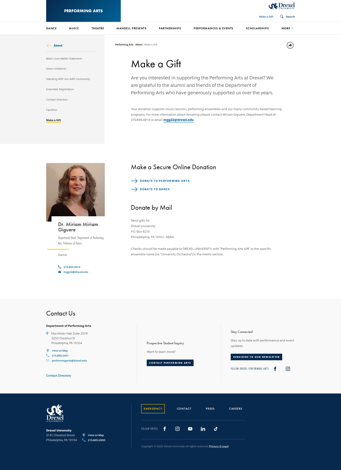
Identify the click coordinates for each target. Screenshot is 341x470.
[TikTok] (216, 429)
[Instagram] (177, 429)
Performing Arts (83, 10)
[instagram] (288, 369)
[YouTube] (190, 429)
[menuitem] (52, 28)
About (58, 45)
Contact (184, 409)
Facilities (51, 110)
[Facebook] (275, 369)
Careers (235, 409)
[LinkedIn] (203, 429)
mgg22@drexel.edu (178, 120)
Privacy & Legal (219, 446)
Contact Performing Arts (170, 362)
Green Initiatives (56, 68)
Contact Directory (56, 99)
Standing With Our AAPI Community (68, 79)
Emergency (153, 409)
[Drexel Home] (282, 5)
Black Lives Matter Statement (64, 58)
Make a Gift (266, 16)
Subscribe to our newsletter (256, 356)
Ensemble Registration (60, 89)
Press (210, 409)
